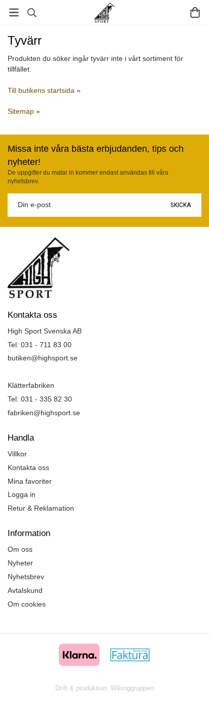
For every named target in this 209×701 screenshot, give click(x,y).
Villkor (17, 454)
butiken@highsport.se (43, 358)
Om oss (20, 549)
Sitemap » (24, 111)
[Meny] (14, 12)
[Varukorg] (195, 12)
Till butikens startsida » (44, 90)
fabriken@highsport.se (44, 413)
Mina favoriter (30, 481)
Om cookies (27, 604)
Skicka (180, 205)
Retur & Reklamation (41, 508)
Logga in (22, 494)
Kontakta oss (28, 467)
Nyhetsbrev (26, 577)
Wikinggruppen (132, 688)
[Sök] (32, 12)
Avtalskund (25, 590)
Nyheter (20, 563)
